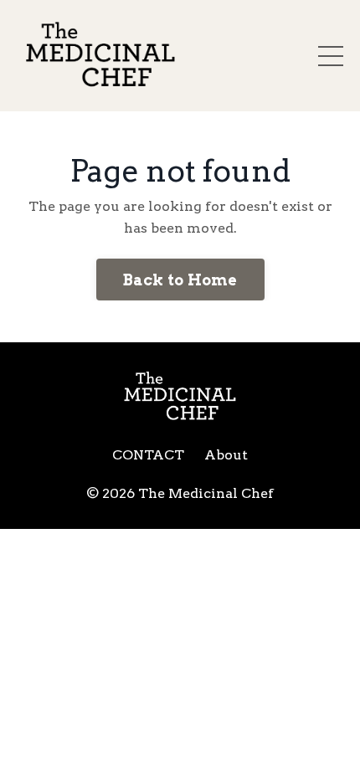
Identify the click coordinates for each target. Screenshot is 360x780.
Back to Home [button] (180, 280)
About (226, 455)
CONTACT (148, 455)
